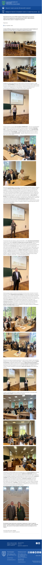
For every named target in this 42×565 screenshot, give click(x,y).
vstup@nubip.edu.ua (21, 561)
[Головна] (4, 553)
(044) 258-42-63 (21, 559)
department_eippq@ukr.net (23, 545)
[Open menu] (39, 12)
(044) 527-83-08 (21, 560)
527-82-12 (20, 544)
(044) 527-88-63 (21, 542)
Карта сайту (38, 555)
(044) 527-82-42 (10, 557)
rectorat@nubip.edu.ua (11, 559)
